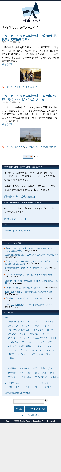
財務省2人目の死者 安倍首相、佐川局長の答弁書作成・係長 (31, 282)
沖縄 (22, 372)
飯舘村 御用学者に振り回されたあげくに (24, 287)
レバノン (22, 354)
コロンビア (34, 334)
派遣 (52, 372)
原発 (27, 87)
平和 (35, 387)
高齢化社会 (26, 377)
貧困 (50, 368)
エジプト (51, 330)
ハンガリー (32, 342)
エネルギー (25, 368)
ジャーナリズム (12, 383)
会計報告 (47, 387)
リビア (11, 354)
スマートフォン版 (36, 408)
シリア (46, 334)
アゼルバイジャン (16, 321)
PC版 (19, 408)
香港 (41, 354)
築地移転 (55, 377)
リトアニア (19, 87)
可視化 (26, 387)
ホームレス (13, 377)
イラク (36, 326)
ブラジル (24, 350)
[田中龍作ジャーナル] (30, 21)
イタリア (26, 326)
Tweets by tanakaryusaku (17, 230)
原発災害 (12, 368)
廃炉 (51, 147)
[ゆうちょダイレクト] (15, 218)
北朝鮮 (11, 358)
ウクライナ (38, 330)
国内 (7, 364)
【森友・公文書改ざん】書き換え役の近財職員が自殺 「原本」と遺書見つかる (32, 249)
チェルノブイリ (40, 338)
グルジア (12, 334)
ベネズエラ (36, 350)
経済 (29, 372)
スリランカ (25, 338)
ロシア (32, 354)
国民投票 (34, 87)
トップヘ (28, 156)
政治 (35, 368)
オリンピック (41, 377)
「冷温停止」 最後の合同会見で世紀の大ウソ (25, 298)
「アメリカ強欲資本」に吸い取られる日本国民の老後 (29, 274)
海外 (7, 317)
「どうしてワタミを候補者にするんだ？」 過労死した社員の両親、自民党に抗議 (32, 262)
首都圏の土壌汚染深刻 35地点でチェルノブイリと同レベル (32, 255)
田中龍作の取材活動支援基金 (18, 393)
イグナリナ (9, 87)
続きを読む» (8, 64)
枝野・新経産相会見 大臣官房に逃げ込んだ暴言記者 (29, 292)
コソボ (23, 334)
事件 (18, 387)
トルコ (54, 338)
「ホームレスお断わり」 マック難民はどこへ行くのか (30, 305)
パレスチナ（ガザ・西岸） (20, 346)
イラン (46, 326)
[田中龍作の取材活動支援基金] (19, 196)
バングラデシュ (48, 342)
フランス (12, 350)
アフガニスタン (34, 321)
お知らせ (44, 383)
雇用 (56, 147)
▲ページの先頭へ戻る (30, 415)
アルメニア (13, 326)
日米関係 (12, 372)
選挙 (43, 368)
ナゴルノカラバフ (16, 342)
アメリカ (49, 321)
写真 (10, 387)
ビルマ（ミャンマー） (45, 346)
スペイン (12, 338)
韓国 (48, 354)
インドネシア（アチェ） (19, 330)
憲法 (37, 372)
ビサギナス (19, 147)
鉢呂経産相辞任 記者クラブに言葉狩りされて (26, 268)
